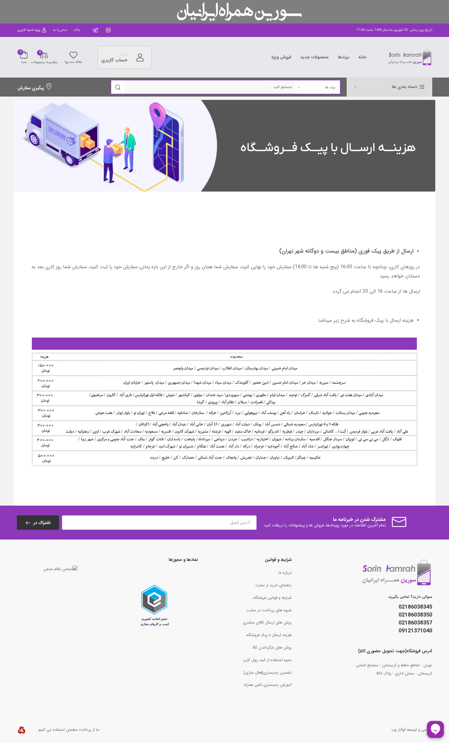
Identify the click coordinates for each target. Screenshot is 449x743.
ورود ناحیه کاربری (28, 30)
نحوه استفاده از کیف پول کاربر (267, 660)
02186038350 (415, 615)
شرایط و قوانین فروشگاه (272, 598)
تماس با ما (60, 30)
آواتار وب (398, 730)
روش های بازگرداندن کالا (272, 647)
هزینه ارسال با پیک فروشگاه (269, 635)
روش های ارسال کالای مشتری (267, 622)
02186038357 (415, 623)
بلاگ (76, 30)
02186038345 (415, 607)
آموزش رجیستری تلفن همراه (268, 685)
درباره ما (285, 572)
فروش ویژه (281, 57)
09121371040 (415, 631)
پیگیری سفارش (30, 88)
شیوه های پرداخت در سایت (269, 610)
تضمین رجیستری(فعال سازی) (267, 672)
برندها (343, 57)
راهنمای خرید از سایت (273, 585)
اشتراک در (41, 522)
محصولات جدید (314, 57)
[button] (389, 87)
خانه (362, 57)
